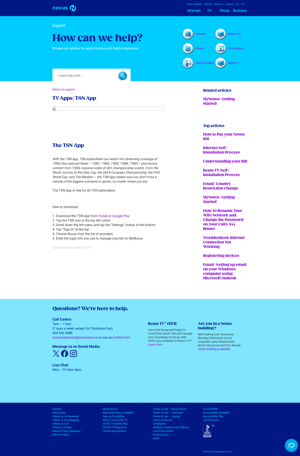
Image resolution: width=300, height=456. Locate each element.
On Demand (235, 48)
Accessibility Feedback (216, 412)
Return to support (63, 89)
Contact (56, 408)
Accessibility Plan (213, 416)
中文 (243, 4)
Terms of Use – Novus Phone (170, 408)
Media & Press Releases (66, 431)
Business (240, 10)
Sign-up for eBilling (113, 416)
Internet (194, 10)
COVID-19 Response (114, 427)
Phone (225, 10)
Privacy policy (161, 434)
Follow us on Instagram (65, 419)
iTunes (103, 216)
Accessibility (210, 408)
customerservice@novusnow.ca (75, 337)
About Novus (110, 408)
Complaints (159, 423)
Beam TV (234, 63)
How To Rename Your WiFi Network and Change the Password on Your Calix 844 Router (223, 220)
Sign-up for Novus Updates (118, 412)
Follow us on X (60, 423)
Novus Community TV (115, 419)
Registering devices (221, 256)
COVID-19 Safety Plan (115, 423)
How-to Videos (205, 63)
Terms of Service (162, 419)
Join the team (211, 419)
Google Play (121, 216)
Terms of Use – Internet (166, 416)
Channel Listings (62, 427)
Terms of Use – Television (168, 412)
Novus (66, 9)
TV (209, 10)
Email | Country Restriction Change (220, 186)
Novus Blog (59, 412)
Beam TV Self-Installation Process (221, 172)
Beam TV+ (234, 34)
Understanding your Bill (225, 161)
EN (237, 4)
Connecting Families (114, 431)
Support (229, 4)
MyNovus (218, 4)
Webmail (208, 4)
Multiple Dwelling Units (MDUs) (171, 427)
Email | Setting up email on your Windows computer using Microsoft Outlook (224, 271)
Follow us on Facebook (65, 416)
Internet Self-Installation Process (221, 150)
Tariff (156, 438)
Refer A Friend (60, 434)
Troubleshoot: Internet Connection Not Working (223, 242)
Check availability (194, 4)
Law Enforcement (163, 431)
